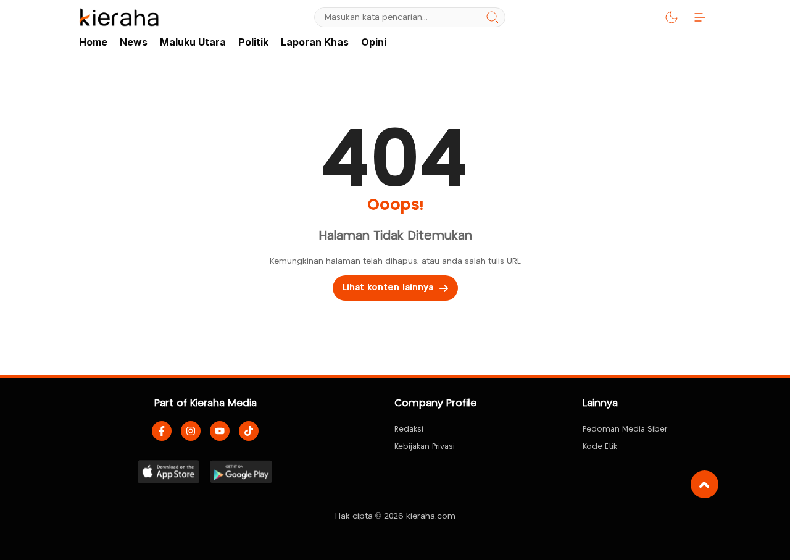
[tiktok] (249, 431)
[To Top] (704, 484)
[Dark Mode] (671, 17)
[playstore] (241, 471)
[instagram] (191, 431)
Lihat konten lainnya (388, 287)
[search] (492, 17)
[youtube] (220, 431)
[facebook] (162, 431)
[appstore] (169, 471)
